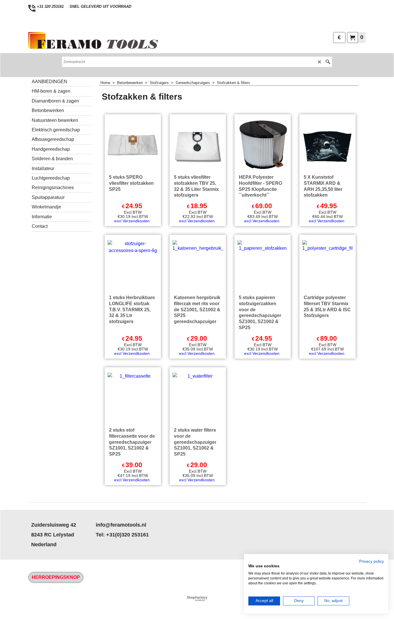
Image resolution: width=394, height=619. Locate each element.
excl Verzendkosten (132, 221)
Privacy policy (371, 561)
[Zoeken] (328, 62)
